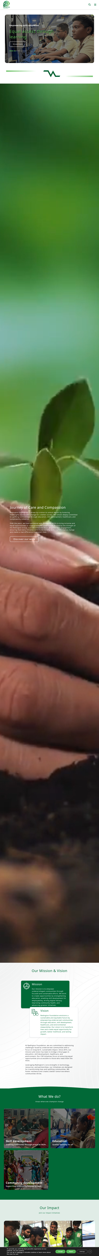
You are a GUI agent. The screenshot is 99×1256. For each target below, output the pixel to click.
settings (20, 1252)
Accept (60, 1251)
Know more (18, 44)
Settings (82, 1251)
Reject (71, 1251)
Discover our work (24, 539)
